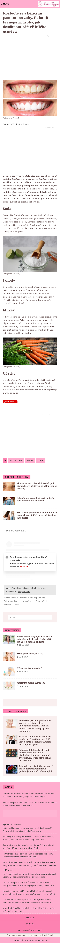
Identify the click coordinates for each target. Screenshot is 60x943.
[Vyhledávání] (30, 617)
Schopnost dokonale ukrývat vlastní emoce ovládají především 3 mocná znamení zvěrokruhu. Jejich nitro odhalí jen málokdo (35, 755)
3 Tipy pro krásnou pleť (29, 668)
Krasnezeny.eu (39, 796)
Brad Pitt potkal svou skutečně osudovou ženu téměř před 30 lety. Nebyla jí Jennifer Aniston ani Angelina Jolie (35, 740)
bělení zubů (16, 460)
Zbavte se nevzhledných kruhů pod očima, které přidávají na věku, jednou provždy (37, 486)
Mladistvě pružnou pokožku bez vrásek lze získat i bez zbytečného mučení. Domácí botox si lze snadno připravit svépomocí (35, 725)
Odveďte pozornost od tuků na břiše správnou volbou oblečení (35, 499)
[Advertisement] (30, 58)
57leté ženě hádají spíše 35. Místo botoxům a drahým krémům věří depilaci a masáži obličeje (34, 639)
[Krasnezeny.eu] (48, 4)
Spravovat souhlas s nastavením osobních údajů (30, 935)
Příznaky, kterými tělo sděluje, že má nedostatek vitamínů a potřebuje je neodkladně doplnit (36, 769)
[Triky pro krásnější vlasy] (9, 656)
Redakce (30, 917)
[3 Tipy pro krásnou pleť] (9, 671)
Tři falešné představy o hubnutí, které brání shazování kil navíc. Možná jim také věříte (37, 515)
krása (30, 460)
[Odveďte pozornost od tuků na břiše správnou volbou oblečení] (9, 501)
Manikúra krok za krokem (31, 682)
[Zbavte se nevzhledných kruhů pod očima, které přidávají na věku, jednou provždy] (9, 486)
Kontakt (30, 924)
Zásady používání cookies (30, 930)
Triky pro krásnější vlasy (30, 653)
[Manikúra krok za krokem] (9, 686)
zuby (40, 460)
